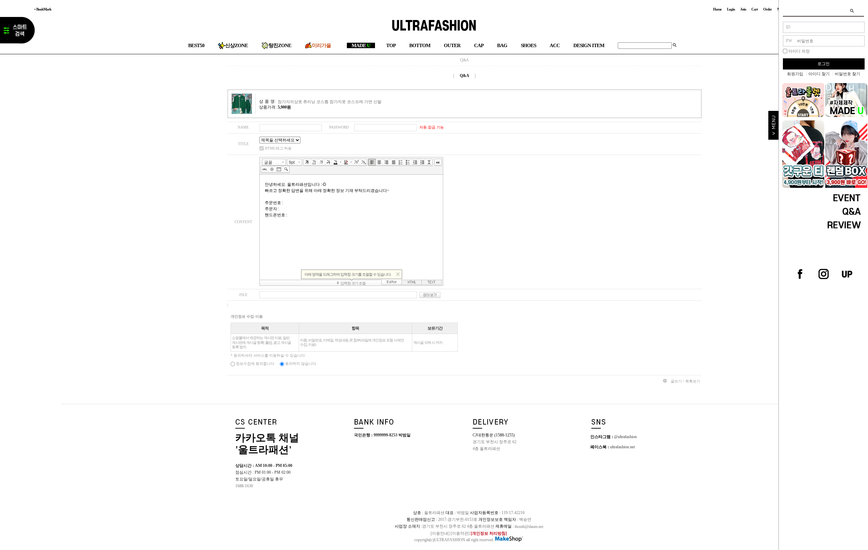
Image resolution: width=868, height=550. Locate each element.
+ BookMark (42, 9)
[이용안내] (440, 533)
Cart (754, 9)
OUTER (452, 45)
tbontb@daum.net (529, 526)
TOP (391, 45)
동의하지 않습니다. (300, 363)
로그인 (823, 63)
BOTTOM (419, 45)
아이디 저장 (799, 51)
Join (743, 9)
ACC (555, 45)
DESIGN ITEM (588, 45)
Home (717, 9)
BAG (502, 45)
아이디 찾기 (819, 74)
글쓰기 (676, 381)
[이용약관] (460, 533)
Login (731, 9)
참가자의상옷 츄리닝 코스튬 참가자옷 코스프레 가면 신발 (329, 101)
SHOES (528, 45)
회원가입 (795, 74)
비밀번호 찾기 (847, 74)
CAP (479, 45)
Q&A (464, 60)
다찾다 (17, 31)
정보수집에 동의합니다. (255, 363)
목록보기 (692, 381)
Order (767, 9)
